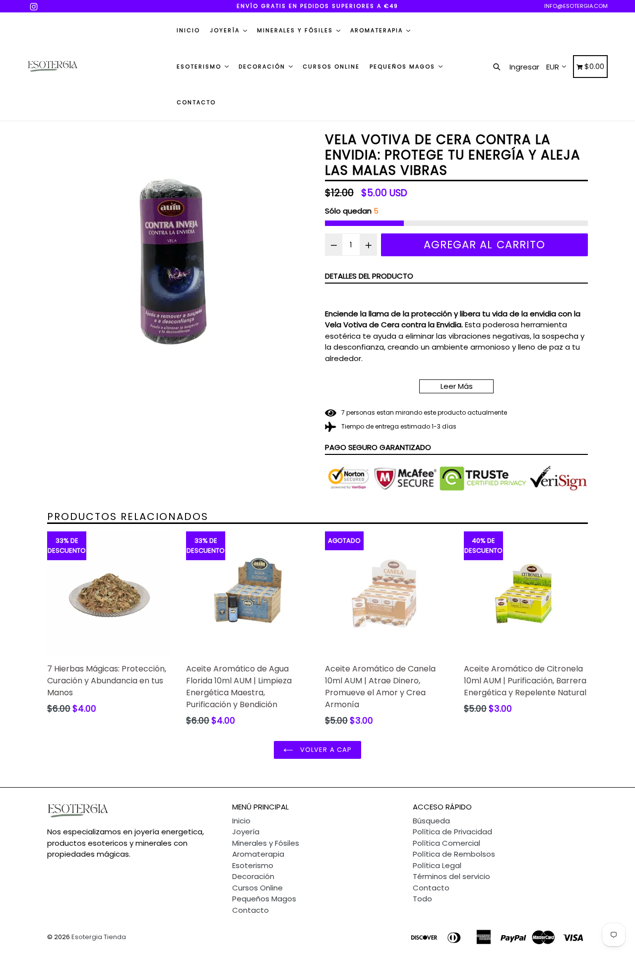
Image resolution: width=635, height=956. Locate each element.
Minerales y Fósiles (296, 30)
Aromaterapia (377, 30)
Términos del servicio (451, 876)
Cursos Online (331, 67)
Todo (422, 898)
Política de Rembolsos (454, 854)
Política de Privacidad (452, 831)
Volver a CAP (325, 749)
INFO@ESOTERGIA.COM (576, 6)
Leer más (457, 386)
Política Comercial (446, 843)
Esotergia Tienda (98, 937)
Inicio (188, 30)
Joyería (226, 30)
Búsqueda (431, 820)
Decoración (263, 67)
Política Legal (437, 865)
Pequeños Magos (404, 67)
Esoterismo (200, 67)
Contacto (196, 102)
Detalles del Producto (369, 276)
